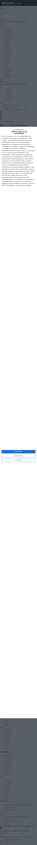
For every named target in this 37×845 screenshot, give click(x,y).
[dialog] (18, 422)
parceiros (16, 136)
